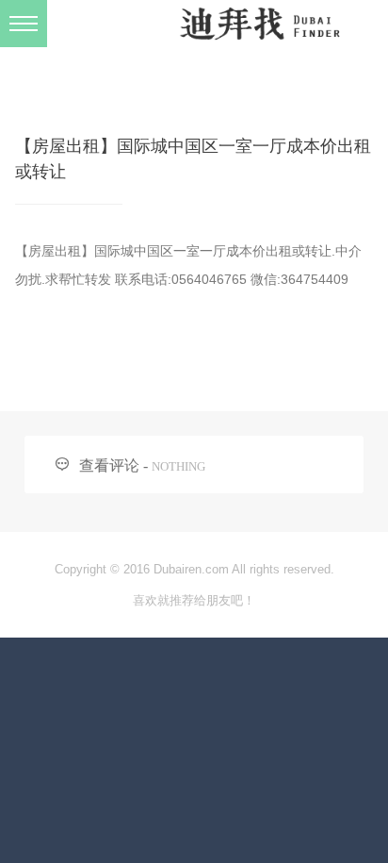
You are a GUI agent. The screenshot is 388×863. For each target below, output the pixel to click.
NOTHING (178, 466)
